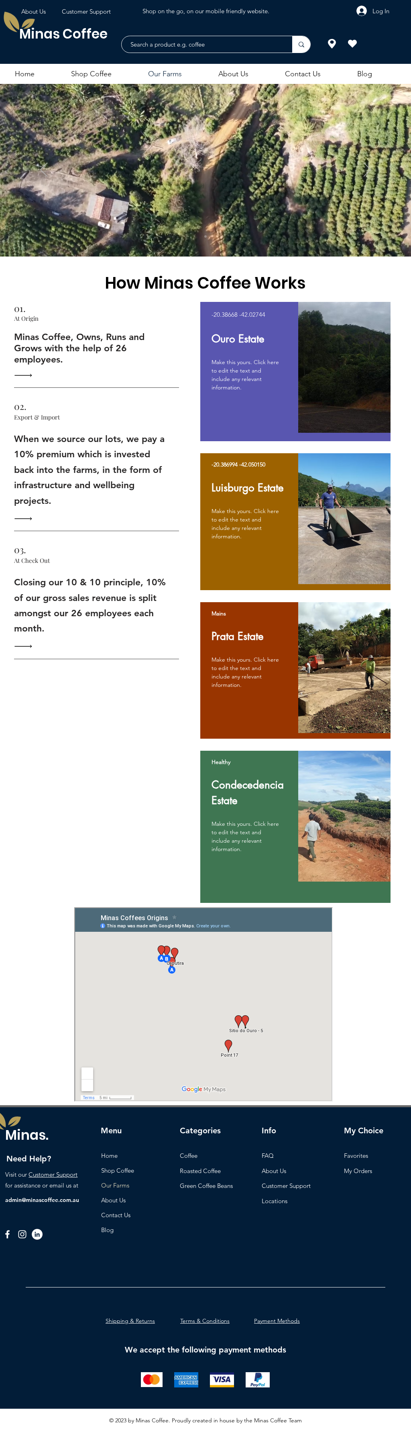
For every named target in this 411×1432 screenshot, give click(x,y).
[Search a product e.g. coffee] (301, 44)
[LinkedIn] (37, 1234)
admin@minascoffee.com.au (42, 1200)
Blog (107, 1230)
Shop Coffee (117, 1170)
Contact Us (115, 1215)
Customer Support (52, 1174)
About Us (113, 1200)
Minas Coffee (63, 33)
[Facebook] (7, 1234)
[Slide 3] (205, 236)
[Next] (367, 170)
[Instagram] (22, 1234)
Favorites (356, 1155)
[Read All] (25, 375)
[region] (295, 371)
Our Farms (115, 1185)
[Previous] (43, 170)
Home (109, 1155)
